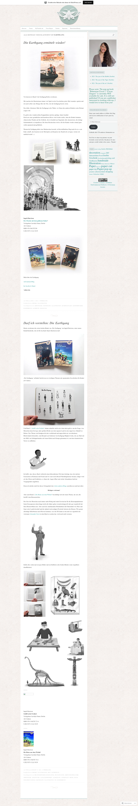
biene (72, 777)
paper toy (93, 169)
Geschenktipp (101, 158)
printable (91, 172)
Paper (92, 166)
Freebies (58, 28)
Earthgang (47, 305)
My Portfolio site (39, 28)
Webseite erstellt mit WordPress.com (34, 803)
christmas (109, 149)
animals (96, 149)
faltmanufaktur (94, 155)
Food (101, 155)
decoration (94, 152)
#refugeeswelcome (71, 775)
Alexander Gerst (35, 514)
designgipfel (103, 153)
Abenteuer (38, 305)
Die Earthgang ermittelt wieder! (44, 42)
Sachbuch (36, 308)
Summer (91, 174)
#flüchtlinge (59, 775)
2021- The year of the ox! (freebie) (102, 83)
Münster (112, 164)
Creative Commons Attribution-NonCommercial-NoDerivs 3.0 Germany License (103, 185)
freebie (106, 155)
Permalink (44, 300)
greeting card (110, 158)
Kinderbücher (78, 305)
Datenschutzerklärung (75, 28)
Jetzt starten (88, 2)
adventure (36, 777)
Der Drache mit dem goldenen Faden (35, 221)
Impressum (64, 28)
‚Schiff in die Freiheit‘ (37, 428)
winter (102, 174)
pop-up (108, 169)
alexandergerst (46, 777)
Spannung (43, 308)
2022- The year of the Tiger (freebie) (103, 80)
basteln (103, 149)
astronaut (65, 777)
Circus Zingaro (49, 28)
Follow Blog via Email (98, 110)
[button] (44, 151)
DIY (107, 153)
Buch (76, 777)
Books (35, 303)
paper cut (106, 166)
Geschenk (93, 157)
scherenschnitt (100, 171)
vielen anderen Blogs (60, 486)
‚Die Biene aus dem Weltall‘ (43, 495)
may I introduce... (54, 772)
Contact (31, 28)
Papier (100, 169)
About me (24, 28)
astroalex (57, 777)
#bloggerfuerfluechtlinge (44, 775)
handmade (103, 160)
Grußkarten (93, 161)
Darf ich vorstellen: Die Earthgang (46, 323)
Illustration (42, 303)
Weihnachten (96, 174)
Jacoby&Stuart (67, 305)
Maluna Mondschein (105, 163)
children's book (29, 780)
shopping (109, 171)
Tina (27, 300)
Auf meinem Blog (29, 282)
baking (99, 149)
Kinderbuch (28, 308)
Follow (93, 127)
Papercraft (98, 166)
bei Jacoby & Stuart (29, 286)
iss (55, 780)
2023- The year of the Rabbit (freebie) (103, 76)
